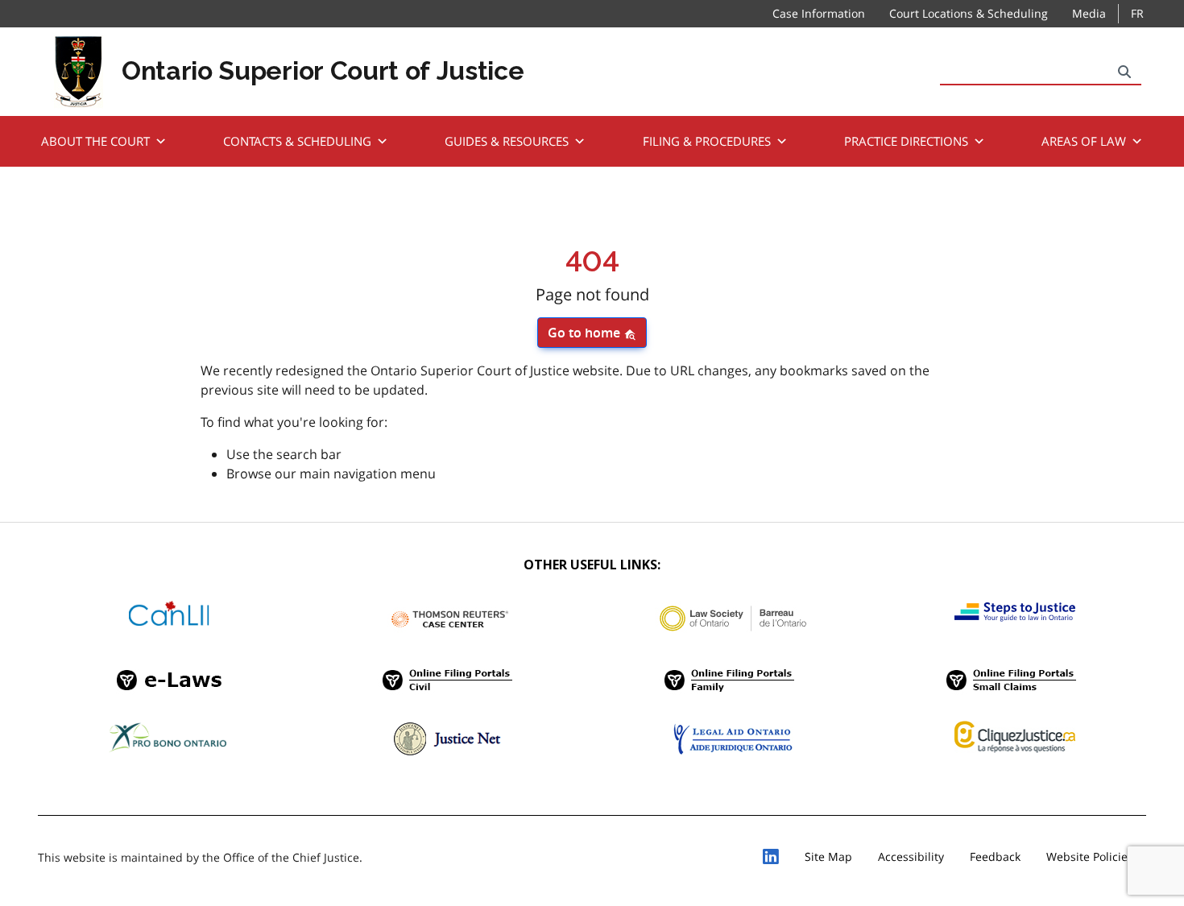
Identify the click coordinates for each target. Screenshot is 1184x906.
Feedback (995, 856)
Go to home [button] (585, 332)
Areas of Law (1083, 141)
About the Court (95, 141)
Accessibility (911, 856)
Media (1089, 13)
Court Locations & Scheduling (968, 13)
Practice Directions (906, 141)
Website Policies (1089, 856)
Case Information (818, 13)
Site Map (828, 856)
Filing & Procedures (707, 141)
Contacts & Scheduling (297, 141)
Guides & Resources (507, 141)
